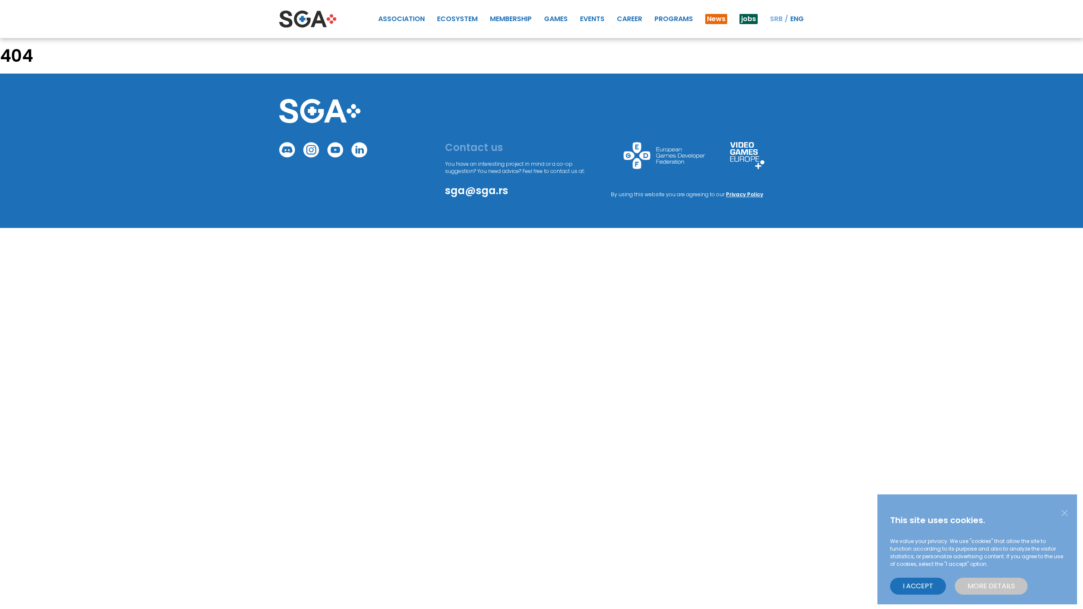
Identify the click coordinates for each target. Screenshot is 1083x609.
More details (991, 586)
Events (592, 19)
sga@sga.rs (476, 191)
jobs (748, 19)
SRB (776, 19)
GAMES (556, 19)
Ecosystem (457, 19)
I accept (918, 586)
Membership (511, 19)
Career (629, 19)
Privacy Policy (744, 194)
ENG (797, 19)
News (716, 19)
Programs (673, 19)
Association (401, 19)
